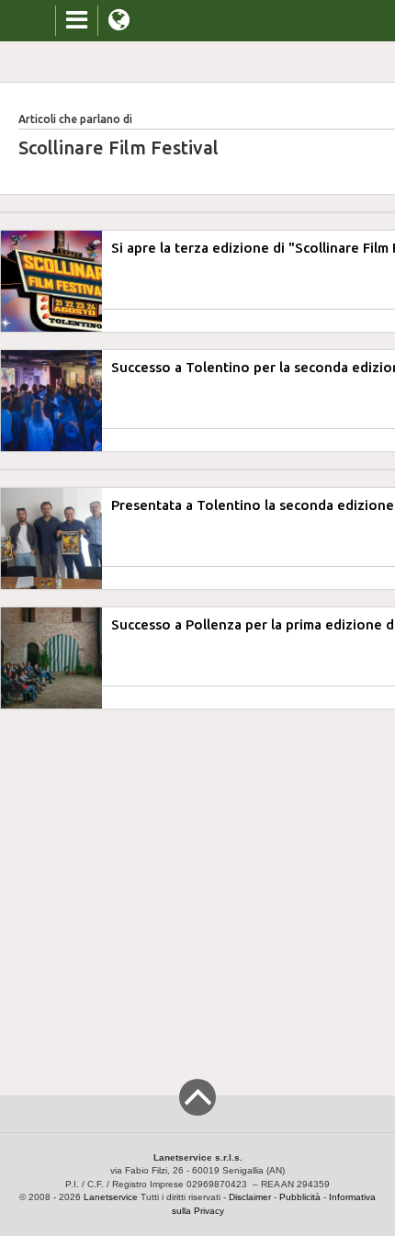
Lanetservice (111, 1197)
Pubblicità (300, 1197)
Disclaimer (250, 1197)
